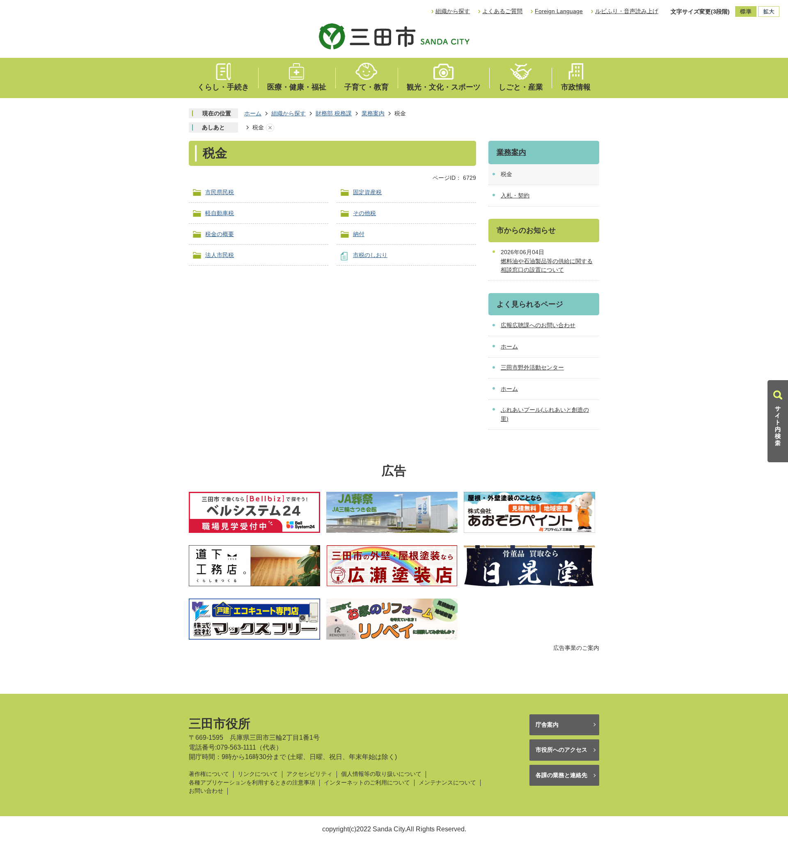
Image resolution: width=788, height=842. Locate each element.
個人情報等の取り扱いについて (381, 774)
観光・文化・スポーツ (444, 87)
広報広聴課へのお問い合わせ (538, 325)
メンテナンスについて (447, 783)
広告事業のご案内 (576, 648)
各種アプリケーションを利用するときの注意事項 (252, 783)
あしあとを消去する (270, 127)
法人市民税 (219, 255)
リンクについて (258, 774)
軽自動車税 (219, 213)
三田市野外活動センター (532, 367)
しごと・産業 (521, 87)
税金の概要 (219, 234)
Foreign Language (559, 11)
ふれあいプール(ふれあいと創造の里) (545, 414)
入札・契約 (515, 195)
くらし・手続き (223, 87)
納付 (358, 234)
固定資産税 (367, 192)
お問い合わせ (206, 791)
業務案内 (373, 113)
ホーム (252, 113)
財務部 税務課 (334, 113)
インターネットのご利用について (367, 783)
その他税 (364, 213)
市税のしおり (370, 255)
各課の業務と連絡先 (561, 775)
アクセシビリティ (309, 774)
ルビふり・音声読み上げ (626, 11)
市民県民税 (219, 192)
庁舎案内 (547, 724)
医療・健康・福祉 (296, 87)
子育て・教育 (366, 87)
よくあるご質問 (502, 11)
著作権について (209, 774)
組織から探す (452, 11)
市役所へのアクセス (561, 749)
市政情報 (576, 87)
